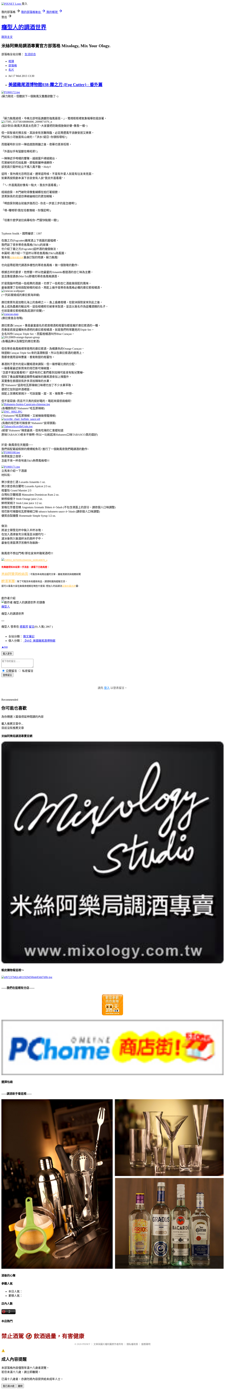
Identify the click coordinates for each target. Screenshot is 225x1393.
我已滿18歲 (8, 1386)
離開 (20, 1386)
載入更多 (7, 653)
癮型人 (5, 606)
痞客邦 (24, 626)
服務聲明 (145, 1344)
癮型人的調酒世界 (23, 27)
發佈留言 (7, 675)
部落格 (12, 65)
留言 (31, 626)
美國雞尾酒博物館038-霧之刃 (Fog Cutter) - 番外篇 (55, 84)
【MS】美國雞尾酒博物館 (39, 640)
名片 (11, 69)
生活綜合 (30, 54)
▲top (4, 646)
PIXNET (86, 1344)
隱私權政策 (132, 1344)
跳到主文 (7, 36)
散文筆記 (28, 636)
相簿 (11, 61)
